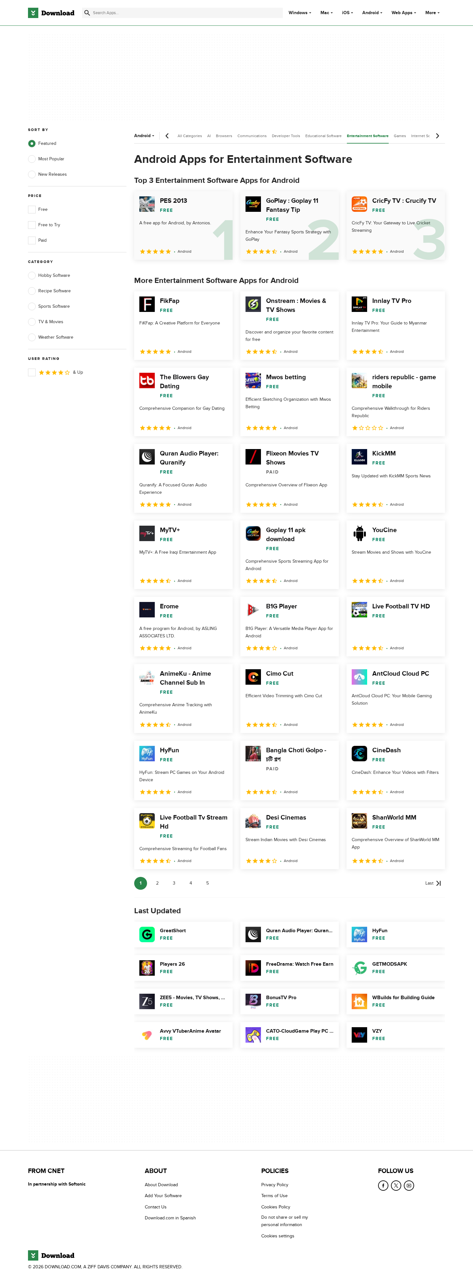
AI (209, 136)
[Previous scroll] (167, 136)
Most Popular (51, 159)
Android (370, 13)
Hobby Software (54, 275)
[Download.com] (51, 13)
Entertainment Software (368, 136)
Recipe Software (54, 291)
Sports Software (54, 306)
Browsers (224, 136)
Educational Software (323, 136)
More (430, 12)
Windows (298, 13)
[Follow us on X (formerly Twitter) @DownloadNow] (396, 1185)
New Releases (52, 174)
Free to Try (49, 225)
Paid (42, 240)
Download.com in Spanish (170, 1218)
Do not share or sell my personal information (284, 1221)
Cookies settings (277, 1235)
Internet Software (426, 136)
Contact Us (156, 1206)
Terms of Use (274, 1195)
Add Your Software (163, 1195)
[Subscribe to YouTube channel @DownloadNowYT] (409, 1185)
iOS (345, 13)
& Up (78, 372)
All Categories (190, 136)
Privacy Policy (274, 1184)
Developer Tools (286, 136)
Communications (252, 136)
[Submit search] (87, 13)
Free (43, 209)
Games (400, 136)
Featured (47, 143)
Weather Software (55, 337)
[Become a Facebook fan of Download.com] (383, 1185)
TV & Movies (50, 321)
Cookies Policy (275, 1206)
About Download (161, 1184)
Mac (324, 13)
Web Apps (402, 13)
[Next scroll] (437, 136)
